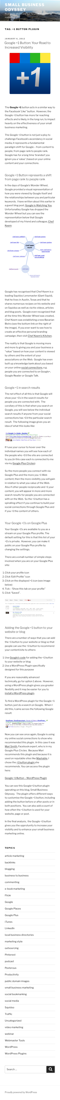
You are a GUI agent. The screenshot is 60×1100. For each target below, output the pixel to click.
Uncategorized (13, 1020)
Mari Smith (11, 746)
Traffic (8, 1014)
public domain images (17, 981)
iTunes (8, 921)
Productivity (12, 974)
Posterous (10, 968)
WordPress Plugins (16, 1053)
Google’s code (18, 657)
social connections (31, 367)
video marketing (14, 1027)
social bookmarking (16, 994)
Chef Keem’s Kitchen (40, 335)
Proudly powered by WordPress (21, 1092)
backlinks (10, 862)
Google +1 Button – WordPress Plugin (26, 778)
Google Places (13, 908)
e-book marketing (15, 888)
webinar (9, 1033)
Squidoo (9, 1007)
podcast (9, 961)
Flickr (8, 895)
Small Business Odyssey (25, 7)
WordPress (11, 1047)
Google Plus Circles (23, 463)
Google (9, 902)
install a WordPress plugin (19, 693)
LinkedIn (10, 928)
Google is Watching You (38, 205)
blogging (10, 869)
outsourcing (12, 948)
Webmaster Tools (15, 1040)
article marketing (14, 855)
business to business (17, 875)
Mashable (41, 758)
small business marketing (19, 987)
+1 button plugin (25, 762)
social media (12, 1000)
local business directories (19, 934)
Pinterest (10, 954)
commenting (12, 882)
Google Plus (11, 915)
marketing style (14, 941)
